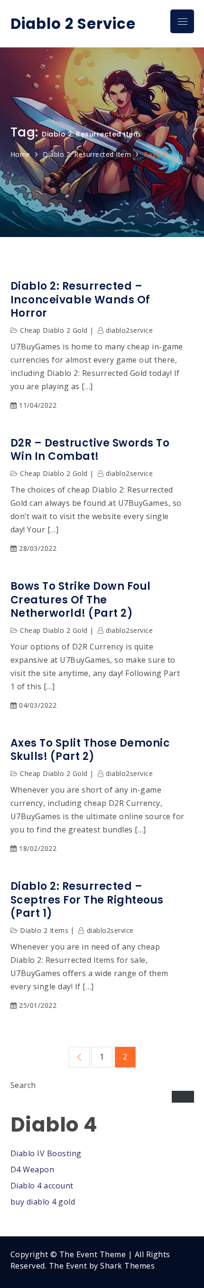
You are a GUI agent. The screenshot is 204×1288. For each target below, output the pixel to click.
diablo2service (129, 330)
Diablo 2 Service (73, 24)
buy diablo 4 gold (42, 1202)
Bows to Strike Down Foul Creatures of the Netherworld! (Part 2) (80, 600)
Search (23, 1085)
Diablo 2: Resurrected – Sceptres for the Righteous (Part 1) (87, 900)
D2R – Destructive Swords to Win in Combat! (90, 450)
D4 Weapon (32, 1169)
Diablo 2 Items (44, 930)
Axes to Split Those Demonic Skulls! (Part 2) (90, 750)
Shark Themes (127, 1266)
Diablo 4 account (42, 1185)
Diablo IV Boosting (46, 1153)
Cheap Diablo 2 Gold (54, 330)
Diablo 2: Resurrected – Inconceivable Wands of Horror (80, 300)
